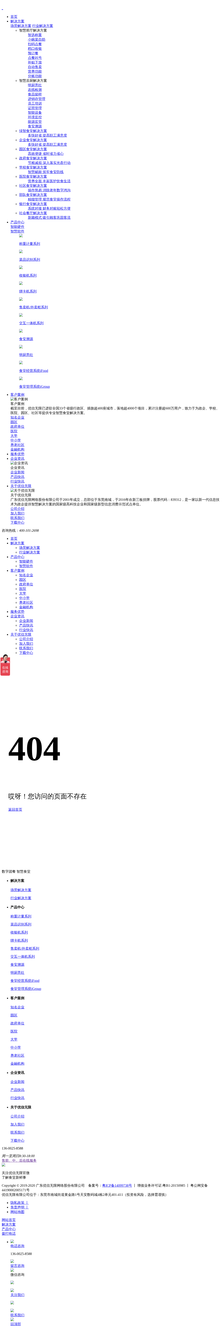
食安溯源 (17, 964)
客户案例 (17, 570)
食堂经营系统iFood (24, 980)
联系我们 (26, 648)
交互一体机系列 (22, 956)
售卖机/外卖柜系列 (24, 948)
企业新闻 (26, 621)
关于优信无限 (20, 634)
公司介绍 (26, 639)
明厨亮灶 (17, 972)
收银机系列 (19, 932)
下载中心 (26, 653)
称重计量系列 (20, 916)
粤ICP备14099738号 (117, 1185)
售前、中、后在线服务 (19, 1160)
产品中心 (17, 557)
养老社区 (26, 602)
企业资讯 (17, 616)
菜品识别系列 (20, 924)
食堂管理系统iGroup (25, 989)
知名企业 (26, 575)
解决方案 (17, 543)
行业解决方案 (42, 26)
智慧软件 (26, 566)
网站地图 (17, 1212)
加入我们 (26, 643)
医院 (22, 589)
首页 (13, 538)
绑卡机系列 (19, 940)
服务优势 (17, 611)
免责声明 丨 (19, 1207)
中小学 (24, 598)
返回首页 (15, 809)
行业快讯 (26, 630)
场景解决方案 (20, 26)
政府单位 (26, 584)
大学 (22, 593)
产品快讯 (26, 625)
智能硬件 (26, 561)
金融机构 (26, 607)
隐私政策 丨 (19, 1203)
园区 (22, 579)
